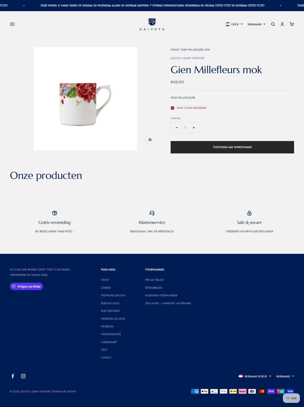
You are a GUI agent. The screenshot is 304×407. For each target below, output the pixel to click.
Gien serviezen (110, 310)
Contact (106, 357)
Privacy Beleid (154, 279)
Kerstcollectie (110, 303)
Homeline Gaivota (113, 295)
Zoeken (105, 287)
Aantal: (176, 118)
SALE (104, 349)
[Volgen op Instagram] (23, 376)
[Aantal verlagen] (177, 128)
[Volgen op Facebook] (13, 376)
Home (174, 49)
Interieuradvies (111, 334)
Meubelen (107, 326)
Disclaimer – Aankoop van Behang (168, 303)
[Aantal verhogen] (194, 128)
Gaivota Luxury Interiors (187, 58)
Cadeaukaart (109, 342)
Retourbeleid (153, 287)
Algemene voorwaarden (161, 295)
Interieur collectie (113, 318)
